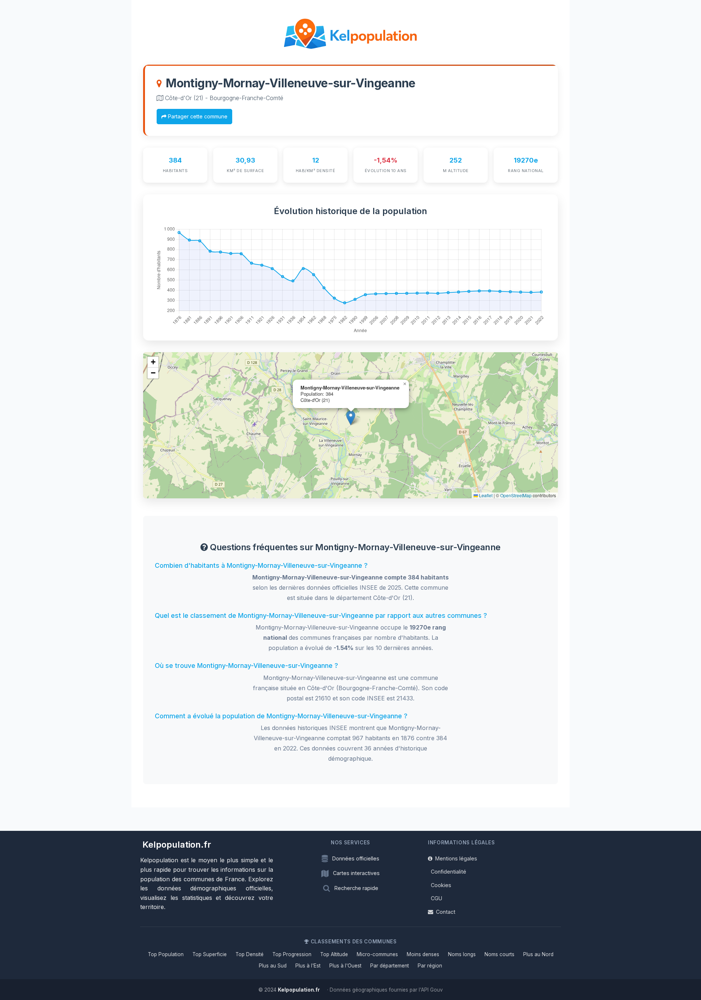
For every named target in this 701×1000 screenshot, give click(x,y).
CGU (436, 898)
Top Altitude (334, 954)
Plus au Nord (538, 954)
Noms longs (462, 954)
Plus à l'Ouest (345, 966)
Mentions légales (456, 858)
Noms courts (499, 954)
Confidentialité (448, 871)
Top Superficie (209, 954)
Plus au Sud (273, 966)
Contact (445, 912)
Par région (430, 966)
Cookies (441, 885)
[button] (350, 417)
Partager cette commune (196, 116)
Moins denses (423, 954)
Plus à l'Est (308, 966)
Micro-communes (377, 954)
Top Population (166, 954)
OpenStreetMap (516, 495)
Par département (389, 966)
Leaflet (485, 495)
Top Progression (291, 954)
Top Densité (249, 954)
